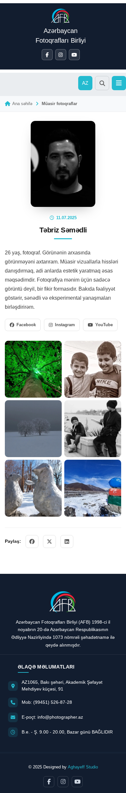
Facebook (26, 324)
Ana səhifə (22, 103)
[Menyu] (119, 83)
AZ (85, 83)
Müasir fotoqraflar (59, 103)
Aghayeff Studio (83, 767)
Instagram (65, 324)
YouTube (104, 324)
